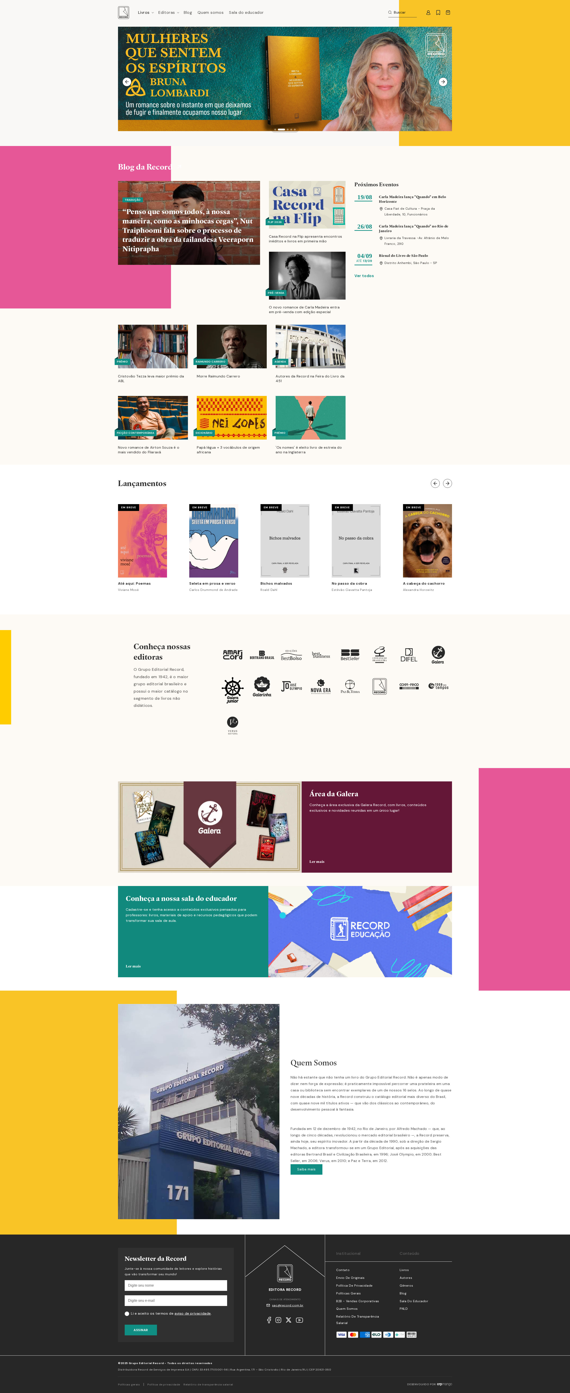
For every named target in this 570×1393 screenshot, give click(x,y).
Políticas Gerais (348, 1293)
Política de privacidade (163, 1384)
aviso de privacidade (193, 1313)
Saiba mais (306, 1169)
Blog (403, 1293)
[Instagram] (278, 1321)
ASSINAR (141, 1330)
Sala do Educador (414, 1301)
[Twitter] (288, 1321)
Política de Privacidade (354, 1286)
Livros (404, 1270)
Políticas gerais (129, 1384)
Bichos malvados (276, 583)
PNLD (404, 1309)
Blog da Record (145, 167)
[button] (145, 12)
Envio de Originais (350, 1278)
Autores (406, 1278)
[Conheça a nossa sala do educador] (285, 938)
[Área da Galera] (285, 827)
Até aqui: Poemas (134, 583)
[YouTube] (299, 1321)
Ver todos (364, 275)
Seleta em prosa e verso (212, 583)
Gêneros (406, 1286)
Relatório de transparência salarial (208, 1384)
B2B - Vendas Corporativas (357, 1301)
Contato (343, 1270)
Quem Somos (347, 1309)
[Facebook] (269, 1321)
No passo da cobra (349, 583)
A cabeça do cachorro (424, 583)
